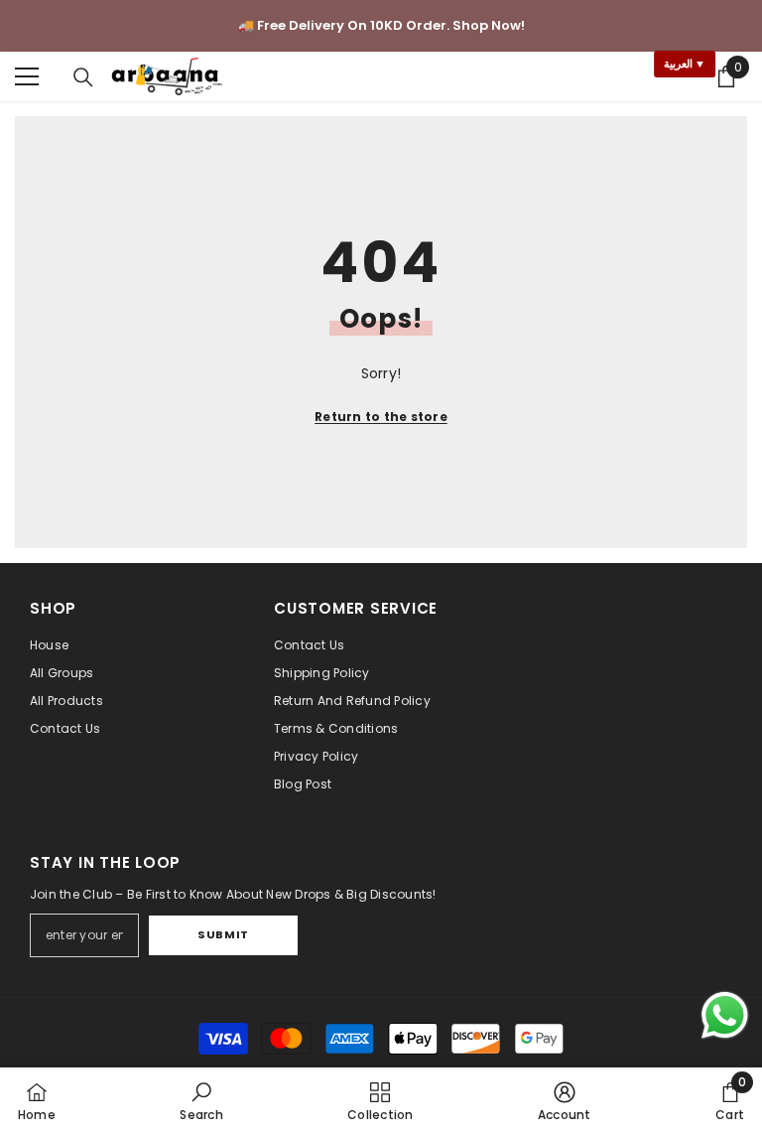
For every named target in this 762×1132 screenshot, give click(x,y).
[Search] (83, 77)
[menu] (27, 76)
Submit (222, 934)
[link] (201, 1099)
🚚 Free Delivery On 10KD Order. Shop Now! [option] (381, 25)
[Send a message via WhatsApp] (725, 1015)
